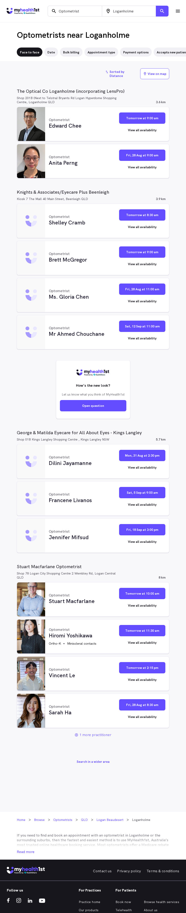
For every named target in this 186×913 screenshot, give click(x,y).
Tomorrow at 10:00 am (142, 593)
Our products (89, 910)
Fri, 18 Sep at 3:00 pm (142, 530)
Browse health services (161, 902)
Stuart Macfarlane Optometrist (49, 567)
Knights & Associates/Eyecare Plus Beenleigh (63, 192)
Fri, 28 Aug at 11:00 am (142, 289)
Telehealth (123, 910)
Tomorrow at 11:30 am (142, 631)
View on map (154, 74)
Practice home (89, 902)
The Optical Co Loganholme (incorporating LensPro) (71, 91)
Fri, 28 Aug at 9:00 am (142, 155)
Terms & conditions (163, 871)
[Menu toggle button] (178, 11)
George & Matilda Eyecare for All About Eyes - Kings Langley (79, 433)
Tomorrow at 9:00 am (142, 118)
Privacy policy (129, 871)
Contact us (102, 871)
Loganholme (139, 835)
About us (150, 910)
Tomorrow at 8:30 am (142, 215)
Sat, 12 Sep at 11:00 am (142, 326)
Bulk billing (71, 52)
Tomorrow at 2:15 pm (142, 668)
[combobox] (75, 11)
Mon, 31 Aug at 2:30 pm (142, 455)
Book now (123, 902)
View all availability (142, 130)
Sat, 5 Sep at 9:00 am (142, 493)
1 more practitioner (95, 734)
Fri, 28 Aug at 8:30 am (142, 705)
